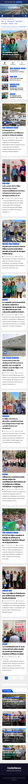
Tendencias (22, 64)
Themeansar (14, 779)
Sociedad (23, 68)
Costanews (23, 56)
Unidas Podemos (10, 21)
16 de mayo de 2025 (9, 489)
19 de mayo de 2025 (9, 431)
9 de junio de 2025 (9, 198)
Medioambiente (19, 21)
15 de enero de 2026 (9, 138)
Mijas (2, 21)
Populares (13, 64)
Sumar (16, 23)
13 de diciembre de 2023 (10, 656)
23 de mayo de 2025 (9, 256)
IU (5, 21)
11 (18, 678)
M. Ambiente (12, 84)
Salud (15, 76)
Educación (5, 299)
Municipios (12, 50)
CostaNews (14, 7)
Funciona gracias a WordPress (10, 778)
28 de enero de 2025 (9, 545)
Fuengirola (11, 23)
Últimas (5, 64)
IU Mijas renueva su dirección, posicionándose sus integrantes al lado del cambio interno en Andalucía (12, 423)
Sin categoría (19, 50)
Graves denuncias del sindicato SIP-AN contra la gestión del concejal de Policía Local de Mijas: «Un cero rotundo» (12, 365)
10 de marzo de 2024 (9, 601)
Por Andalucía (4, 23)
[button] (23, 15)
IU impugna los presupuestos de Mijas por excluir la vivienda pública (17, 71)
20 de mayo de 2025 (12, 56)
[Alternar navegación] (13, 16)
